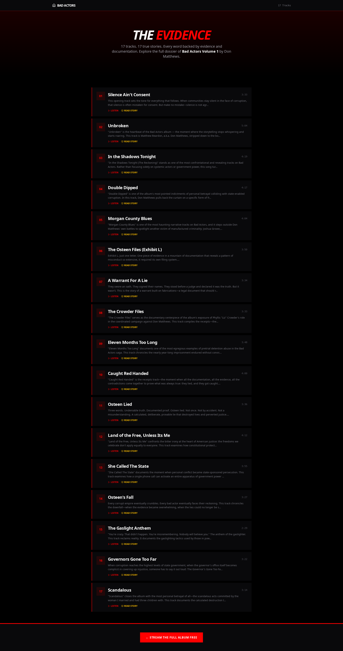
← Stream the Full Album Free (171, 637)
